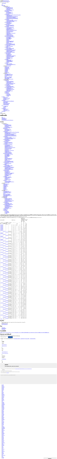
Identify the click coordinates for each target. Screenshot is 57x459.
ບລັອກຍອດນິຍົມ (27, 338)
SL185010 (1, 229)
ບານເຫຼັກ (6, 213)
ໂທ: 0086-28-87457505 (6, 0)
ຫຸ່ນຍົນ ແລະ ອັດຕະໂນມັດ (6, 103)
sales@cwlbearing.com (5, 324)
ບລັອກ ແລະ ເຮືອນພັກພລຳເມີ (10, 41)
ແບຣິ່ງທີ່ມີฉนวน (7, 92)
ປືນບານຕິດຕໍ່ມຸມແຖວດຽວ (10, 13)
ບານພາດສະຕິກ (9, 94)
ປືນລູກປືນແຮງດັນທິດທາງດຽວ (9, 143)
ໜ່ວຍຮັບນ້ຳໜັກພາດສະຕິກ (10, 86)
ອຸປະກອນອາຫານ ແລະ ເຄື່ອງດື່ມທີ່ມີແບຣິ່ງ (8, 101)
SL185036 (1, 270)
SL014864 (4, 299)
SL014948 (4, 285)
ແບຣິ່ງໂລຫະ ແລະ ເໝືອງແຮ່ (8, 49)
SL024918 (7, 241)
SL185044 (1, 282)
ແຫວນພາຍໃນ (8, 32)
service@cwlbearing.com (5, 353)
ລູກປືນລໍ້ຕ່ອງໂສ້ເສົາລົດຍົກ (8, 177)
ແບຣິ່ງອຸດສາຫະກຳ (4, 118)
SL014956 (4, 293)
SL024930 (7, 257)
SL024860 (7, 296)
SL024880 (7, 316)
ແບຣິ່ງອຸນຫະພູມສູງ (7, 91)
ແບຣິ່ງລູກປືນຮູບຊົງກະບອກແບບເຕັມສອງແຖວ (12, 16)
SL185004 (1, 224)
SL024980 (7, 318)
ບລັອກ (4, 107)
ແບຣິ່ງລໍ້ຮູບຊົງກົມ (9, 23)
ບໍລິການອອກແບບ (5, 97)
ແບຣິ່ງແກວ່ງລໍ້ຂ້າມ (9, 65)
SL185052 (1, 290)
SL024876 (7, 312)
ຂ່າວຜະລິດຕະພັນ (5, 106)
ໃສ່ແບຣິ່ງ (8, 39)
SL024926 (7, 251)
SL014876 (4, 311)
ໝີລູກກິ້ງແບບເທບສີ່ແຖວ (10, 51)
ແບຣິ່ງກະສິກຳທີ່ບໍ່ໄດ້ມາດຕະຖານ (7, 195)
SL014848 (4, 283)
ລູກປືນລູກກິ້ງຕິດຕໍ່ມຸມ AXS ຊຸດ (10, 28)
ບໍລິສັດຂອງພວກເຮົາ (5, 109)
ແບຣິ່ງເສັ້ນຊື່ (4, 164)
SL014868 (4, 303)
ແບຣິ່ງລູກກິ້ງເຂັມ (7, 26)
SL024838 (7, 272)
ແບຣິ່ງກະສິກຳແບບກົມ (6, 191)
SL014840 (4, 275)
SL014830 (4, 255)
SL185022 (1, 247)
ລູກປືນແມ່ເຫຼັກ (7, 126)
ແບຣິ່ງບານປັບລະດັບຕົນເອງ (8, 10)
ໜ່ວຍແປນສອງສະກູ (9, 43)
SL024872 (7, 308)
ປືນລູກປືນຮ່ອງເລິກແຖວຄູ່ (10, 7)
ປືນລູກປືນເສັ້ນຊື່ (8, 47)
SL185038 (1, 274)
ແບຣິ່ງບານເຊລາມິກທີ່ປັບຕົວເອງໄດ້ (11, 83)
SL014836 (4, 267)
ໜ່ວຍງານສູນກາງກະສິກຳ (8, 77)
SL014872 (4, 307)
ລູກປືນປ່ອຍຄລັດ (7, 67)
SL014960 (4, 297)
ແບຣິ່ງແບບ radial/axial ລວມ (8, 148)
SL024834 (7, 264)
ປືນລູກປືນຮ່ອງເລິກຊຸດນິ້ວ (10, 8)
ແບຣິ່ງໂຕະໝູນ (7, 175)
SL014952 (4, 289)
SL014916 (4, 237)
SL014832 (4, 259)
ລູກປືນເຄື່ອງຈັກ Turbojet (10, 58)
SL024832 (7, 260)
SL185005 (1, 225)
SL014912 (4, 231)
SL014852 (4, 287)
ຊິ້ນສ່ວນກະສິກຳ (7, 78)
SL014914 (4, 234)
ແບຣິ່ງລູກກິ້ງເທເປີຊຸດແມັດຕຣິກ (10, 21)
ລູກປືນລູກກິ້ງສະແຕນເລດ (10, 90)
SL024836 (7, 268)
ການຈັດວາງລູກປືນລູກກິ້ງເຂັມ (10, 27)
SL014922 (4, 245)
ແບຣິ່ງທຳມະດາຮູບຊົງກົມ (10, 46)
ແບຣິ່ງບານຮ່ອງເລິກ (5, 124)
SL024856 (7, 292)
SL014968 (4, 305)
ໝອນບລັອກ (8, 40)
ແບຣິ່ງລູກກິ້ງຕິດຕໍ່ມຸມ (7, 145)
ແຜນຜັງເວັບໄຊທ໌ (22, 338)
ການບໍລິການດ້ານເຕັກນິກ (6, 98)
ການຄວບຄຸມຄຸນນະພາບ (6, 110)
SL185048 (1, 286)
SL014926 (4, 250)
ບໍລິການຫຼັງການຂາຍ (6, 99)
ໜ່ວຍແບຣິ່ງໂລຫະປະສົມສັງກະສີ (9, 161)
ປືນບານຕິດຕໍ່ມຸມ (7, 11)
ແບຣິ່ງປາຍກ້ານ (8, 45)
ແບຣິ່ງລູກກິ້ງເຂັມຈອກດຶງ (10, 31)
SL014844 (4, 279)
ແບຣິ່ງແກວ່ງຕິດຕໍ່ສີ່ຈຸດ (9, 63)
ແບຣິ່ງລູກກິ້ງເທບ (7, 19)
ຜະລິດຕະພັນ (3, 5)
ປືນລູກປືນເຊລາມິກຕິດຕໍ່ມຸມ (10, 81)
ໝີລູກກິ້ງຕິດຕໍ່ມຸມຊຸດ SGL (10, 29)
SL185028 (1, 254)
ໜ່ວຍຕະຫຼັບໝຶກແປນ (9, 38)
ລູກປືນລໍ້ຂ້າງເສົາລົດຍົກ (9, 61)
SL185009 (1, 228)
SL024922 (7, 246)
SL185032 (1, 262)
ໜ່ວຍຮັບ (8, 42)
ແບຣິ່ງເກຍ (6, 71)
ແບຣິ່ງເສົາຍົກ (6, 59)
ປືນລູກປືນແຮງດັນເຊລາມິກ (10, 84)
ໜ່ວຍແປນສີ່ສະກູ (7, 156)
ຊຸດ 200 (6, 76)
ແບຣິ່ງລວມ (8, 62)
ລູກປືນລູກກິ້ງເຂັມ (7, 151)
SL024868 (7, 304)
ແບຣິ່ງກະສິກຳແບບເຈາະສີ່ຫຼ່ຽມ (9, 74)
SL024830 (7, 256)
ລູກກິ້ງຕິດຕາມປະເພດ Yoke (10, 35)
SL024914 (7, 235)
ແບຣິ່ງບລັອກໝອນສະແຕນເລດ (10, 89)
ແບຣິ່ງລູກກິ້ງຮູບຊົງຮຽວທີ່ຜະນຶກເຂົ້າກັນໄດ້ (12, 20)
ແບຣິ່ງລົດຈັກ (5, 188)
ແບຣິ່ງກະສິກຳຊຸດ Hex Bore (8, 75)
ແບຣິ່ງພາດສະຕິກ (5, 202)
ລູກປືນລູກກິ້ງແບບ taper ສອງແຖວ (11, 50)
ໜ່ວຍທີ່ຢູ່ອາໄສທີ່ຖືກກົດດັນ (8, 159)
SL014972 (4, 309)
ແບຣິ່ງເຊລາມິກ (7, 80)
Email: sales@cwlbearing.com (6, 1)
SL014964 (4, 301)
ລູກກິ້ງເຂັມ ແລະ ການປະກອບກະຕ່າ (11, 33)
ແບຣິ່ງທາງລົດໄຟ (7, 72)
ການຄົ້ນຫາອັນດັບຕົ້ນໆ (33, 338)
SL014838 (4, 271)
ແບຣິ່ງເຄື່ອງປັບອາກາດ (8, 66)
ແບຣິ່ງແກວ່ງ (5, 180)
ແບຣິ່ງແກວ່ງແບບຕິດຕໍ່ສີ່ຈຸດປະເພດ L (11, 64)
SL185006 (1, 226)
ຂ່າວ (2, 105)
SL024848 (7, 284)
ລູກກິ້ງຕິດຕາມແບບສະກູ (9, 34)
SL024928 (7, 253)
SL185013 (1, 233)
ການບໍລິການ (3, 96)
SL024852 (7, 288)
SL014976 (4, 313)
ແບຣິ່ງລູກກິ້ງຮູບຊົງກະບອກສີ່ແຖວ (9, 169)
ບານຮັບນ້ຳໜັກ (5, 210)
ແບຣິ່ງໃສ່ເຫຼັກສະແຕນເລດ (10, 88)
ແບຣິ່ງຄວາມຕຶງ (5, 185)
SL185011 (1, 230)
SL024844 (7, 280)
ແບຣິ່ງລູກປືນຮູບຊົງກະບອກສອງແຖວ (11, 55)
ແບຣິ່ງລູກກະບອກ (7, 14)
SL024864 (7, 300)
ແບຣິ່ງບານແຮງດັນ (7, 24)
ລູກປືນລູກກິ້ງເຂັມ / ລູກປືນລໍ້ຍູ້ (10, 56)
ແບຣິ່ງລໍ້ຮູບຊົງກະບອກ (9, 15)
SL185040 (1, 278)
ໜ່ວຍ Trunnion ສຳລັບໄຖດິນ (7, 194)
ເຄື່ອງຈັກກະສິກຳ (5, 102)
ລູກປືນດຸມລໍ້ (6, 70)
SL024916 (7, 238)
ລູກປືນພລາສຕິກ (9, 85)
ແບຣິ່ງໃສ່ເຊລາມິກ (9, 82)
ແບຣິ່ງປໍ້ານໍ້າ (6, 69)
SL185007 (1, 227)
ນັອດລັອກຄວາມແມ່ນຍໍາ (10, 57)
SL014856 (4, 291)
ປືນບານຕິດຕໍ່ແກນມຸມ (9, 54)
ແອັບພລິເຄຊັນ (3, 100)
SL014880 (4, 315)
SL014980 (4, 317)
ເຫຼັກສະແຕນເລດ (7, 207)
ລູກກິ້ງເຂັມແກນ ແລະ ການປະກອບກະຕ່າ (12, 30)
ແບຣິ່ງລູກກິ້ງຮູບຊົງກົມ (7, 22)
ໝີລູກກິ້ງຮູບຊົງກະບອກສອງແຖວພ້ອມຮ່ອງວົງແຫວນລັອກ (12, 132)
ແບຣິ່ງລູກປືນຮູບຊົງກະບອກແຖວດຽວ (9, 134)
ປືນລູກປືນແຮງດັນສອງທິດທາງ (10, 25)
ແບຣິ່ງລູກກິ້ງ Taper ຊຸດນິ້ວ (8, 137)
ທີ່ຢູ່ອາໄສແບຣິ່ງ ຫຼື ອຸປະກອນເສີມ (7, 153)
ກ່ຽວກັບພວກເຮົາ (4, 108)
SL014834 (4, 263)
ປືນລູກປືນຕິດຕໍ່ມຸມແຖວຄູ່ (8, 129)
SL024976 (7, 314)
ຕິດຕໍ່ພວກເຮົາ (3, 111)
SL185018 (1, 242)
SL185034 (1, 266)
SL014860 (4, 295)
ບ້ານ (2, 4)
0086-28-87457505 (4, 344)
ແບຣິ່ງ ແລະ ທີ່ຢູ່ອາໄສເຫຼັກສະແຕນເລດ (8, 204)
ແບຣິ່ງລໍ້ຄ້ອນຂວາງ (7, 172)
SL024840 (7, 276)
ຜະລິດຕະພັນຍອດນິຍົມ (17, 338)
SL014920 (4, 243)
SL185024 (1, 249)
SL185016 (1, 239)
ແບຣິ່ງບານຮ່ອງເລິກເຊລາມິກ (8, 199)
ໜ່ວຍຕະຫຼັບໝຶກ (9, 37)
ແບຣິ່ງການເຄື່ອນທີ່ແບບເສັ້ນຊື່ (10, 48)
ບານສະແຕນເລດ (9, 95)
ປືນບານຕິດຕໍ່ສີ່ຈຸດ (9, 12)
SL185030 (1, 258)
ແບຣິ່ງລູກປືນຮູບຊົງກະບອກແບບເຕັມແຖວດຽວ (12, 18)
